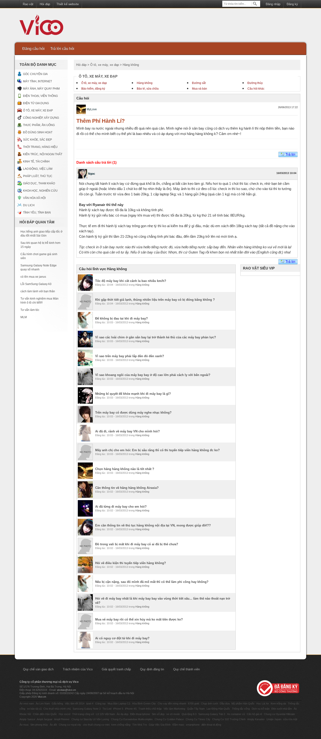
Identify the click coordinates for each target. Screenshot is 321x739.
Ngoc (91, 173)
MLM (23, 317)
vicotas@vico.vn (66, 689)
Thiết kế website (67, 4)
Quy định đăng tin (152, 669)
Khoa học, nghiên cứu (40, 190)
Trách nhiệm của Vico (78, 669)
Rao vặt (28, 4)
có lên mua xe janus (33, 276)
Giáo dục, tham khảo (39, 183)
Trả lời (290, 154)
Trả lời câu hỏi (62, 49)
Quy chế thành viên (186, 669)
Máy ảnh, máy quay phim (41, 88)
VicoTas (44, 26)
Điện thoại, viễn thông (40, 96)
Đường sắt (199, 83)
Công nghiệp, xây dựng (41, 117)
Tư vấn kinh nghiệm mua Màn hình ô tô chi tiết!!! (39, 300)
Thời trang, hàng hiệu (40, 147)
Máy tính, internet (37, 81)
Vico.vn (42, 696)
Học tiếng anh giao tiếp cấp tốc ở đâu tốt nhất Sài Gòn (41, 233)
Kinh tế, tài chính (36, 161)
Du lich (29, 205)
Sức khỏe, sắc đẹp (37, 139)
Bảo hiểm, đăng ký (93, 88)
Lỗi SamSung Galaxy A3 (35, 284)
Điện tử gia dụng (36, 103)
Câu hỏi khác (255, 88)
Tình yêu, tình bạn (37, 212)
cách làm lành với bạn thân (37, 291)
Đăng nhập (273, 4)
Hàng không (145, 83)
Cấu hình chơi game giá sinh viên (38, 256)
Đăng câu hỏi (33, 49)
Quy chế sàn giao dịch (38, 669)
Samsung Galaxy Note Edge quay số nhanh (38, 267)
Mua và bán (199, 88)
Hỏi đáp (45, 4)
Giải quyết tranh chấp (116, 669)
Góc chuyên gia (35, 74)
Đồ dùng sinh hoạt (37, 132)
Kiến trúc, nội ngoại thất (42, 154)
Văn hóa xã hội (34, 198)
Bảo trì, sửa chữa (148, 88)
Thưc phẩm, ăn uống (39, 125)
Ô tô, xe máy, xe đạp (38, 110)
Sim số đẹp (158, 714)
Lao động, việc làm (37, 168)
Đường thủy (255, 83)
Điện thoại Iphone (140, 714)
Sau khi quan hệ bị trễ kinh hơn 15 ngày (40, 245)
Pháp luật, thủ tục (37, 176)
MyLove (92, 109)
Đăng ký (292, 4)
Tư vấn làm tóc (29, 310)
